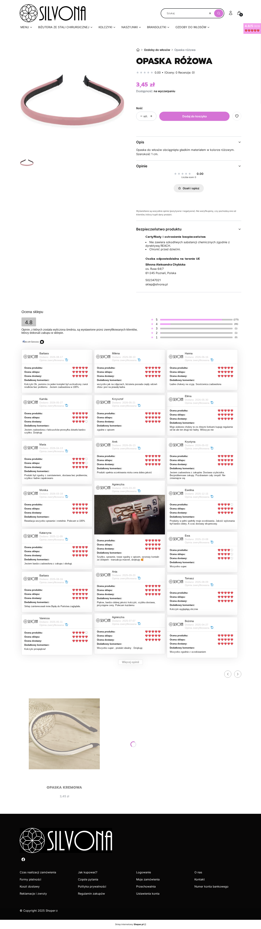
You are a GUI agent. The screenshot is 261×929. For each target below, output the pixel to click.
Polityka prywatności (92, 886)
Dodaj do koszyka (194, 116)
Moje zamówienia (148, 879)
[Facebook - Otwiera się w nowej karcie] (23, 859)
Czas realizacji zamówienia (38, 872)
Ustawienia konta (147, 893)
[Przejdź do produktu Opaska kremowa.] (64, 734)
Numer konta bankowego (211, 886)
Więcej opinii (130, 662)
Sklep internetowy (129, 924)
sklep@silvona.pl (156, 284)
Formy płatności (30, 879)
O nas (198, 872)
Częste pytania (88, 879)
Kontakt (199, 879)
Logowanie (143, 872)
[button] (218, 13)
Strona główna (138, 50)
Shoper (50, 910)
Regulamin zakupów (91, 893)
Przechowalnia (146, 886)
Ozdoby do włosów (157, 50)
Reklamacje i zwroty (33, 893)
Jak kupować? (87, 872)
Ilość (139, 108)
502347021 (153, 280)
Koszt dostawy (30, 886)
